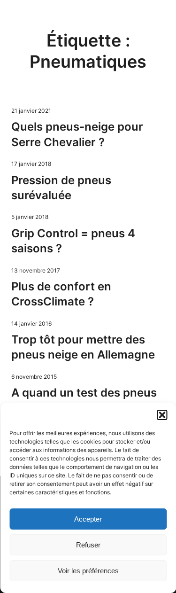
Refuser (88, 545)
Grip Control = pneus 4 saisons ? (73, 240)
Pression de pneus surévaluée (61, 187)
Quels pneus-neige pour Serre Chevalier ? (77, 134)
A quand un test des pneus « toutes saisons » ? (84, 400)
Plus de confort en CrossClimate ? (61, 294)
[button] (162, 415)
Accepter (88, 519)
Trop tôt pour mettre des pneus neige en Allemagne (83, 347)
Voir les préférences (88, 571)
